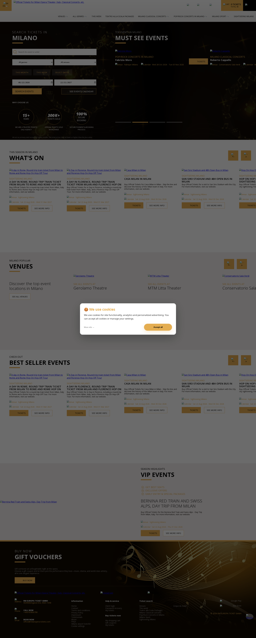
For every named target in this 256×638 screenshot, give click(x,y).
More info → (89, 327)
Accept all (158, 327)
